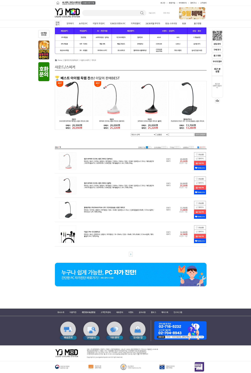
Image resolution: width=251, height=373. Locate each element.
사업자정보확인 (141, 352)
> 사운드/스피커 (84, 60)
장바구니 (193, 3)
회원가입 (172, 3)
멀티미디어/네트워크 (71, 60)
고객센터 (203, 3)
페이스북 (164, 312)
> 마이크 (93, 60)
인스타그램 (178, 312)
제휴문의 (119, 312)
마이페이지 (183, 3)
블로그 (153, 312)
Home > (60, 60)
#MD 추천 (166, 13)
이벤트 (130, 312)
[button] (180, 14)
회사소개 (60, 312)
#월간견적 (152, 13)
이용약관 (73, 312)
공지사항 (142, 312)
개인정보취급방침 (88, 312)
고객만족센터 (106, 312)
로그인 (163, 3)
